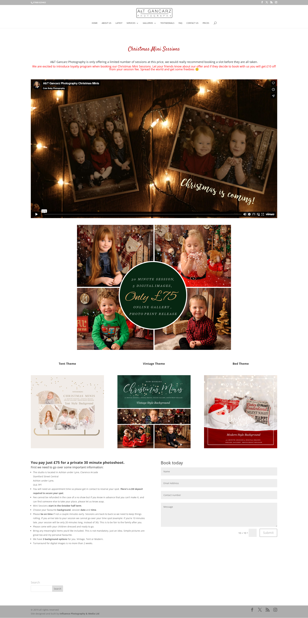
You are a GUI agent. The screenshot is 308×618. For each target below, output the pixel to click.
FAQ (180, 23)
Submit (268, 532)
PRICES (206, 23)
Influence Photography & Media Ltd (79, 613)
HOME (95, 23)
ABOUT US (106, 23)
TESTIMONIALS (167, 23)
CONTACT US (192, 23)
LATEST (119, 23)
